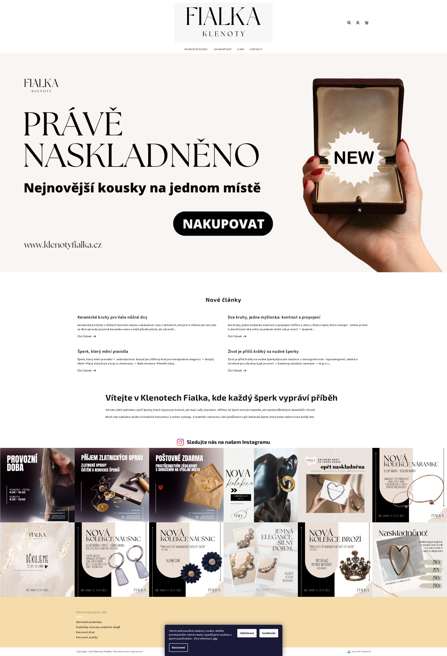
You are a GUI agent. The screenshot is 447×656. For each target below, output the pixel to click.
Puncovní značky (87, 637)
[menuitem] (196, 49)
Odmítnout (247, 633)
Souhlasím (269, 633)
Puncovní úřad (85, 632)
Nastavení (178, 648)
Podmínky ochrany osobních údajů (98, 627)
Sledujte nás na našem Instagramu (228, 442)
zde (215, 639)
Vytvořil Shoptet (361, 651)
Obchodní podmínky (89, 622)
